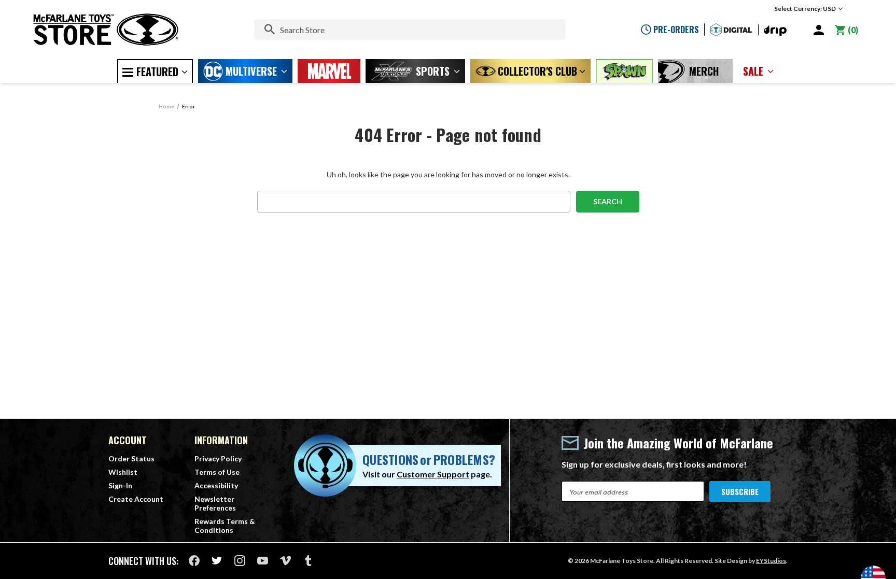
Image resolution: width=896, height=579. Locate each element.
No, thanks (448, 384)
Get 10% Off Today (448, 351)
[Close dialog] (551, 164)
